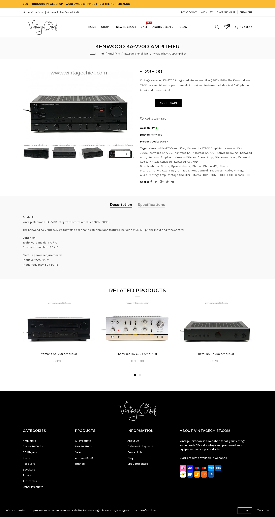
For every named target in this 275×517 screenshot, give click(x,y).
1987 (213, 175)
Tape (186, 170)
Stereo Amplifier (225, 157)
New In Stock (83, 446)
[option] (36, 151)
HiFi (249, 175)
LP (179, 170)
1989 (230, 175)
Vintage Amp (157, 175)
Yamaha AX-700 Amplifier (59, 354)
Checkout (246, 12)
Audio (228, 170)
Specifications (180, 166)
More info (263, 510)
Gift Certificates (137, 463)
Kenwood (156, 134)
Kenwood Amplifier (160, 157)
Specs (165, 166)
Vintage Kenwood (160, 161)
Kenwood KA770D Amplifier (204, 148)
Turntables (30, 481)
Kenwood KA (182, 153)
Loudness (216, 170)
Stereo (196, 175)
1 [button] (135, 375)
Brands (80, 463)
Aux (164, 170)
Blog (130, 458)
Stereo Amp (205, 157)
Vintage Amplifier (179, 175)
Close (245, 510)
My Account (189, 12)
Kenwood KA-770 (204, 153)
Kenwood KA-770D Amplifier (169, 53)
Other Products (33, 487)
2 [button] (140, 375)
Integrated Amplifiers (136, 53)
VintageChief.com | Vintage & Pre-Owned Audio (51, 12)
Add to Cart (168, 103)
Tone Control (199, 170)
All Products (83, 441)
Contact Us (134, 452)
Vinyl (172, 170)
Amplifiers (114, 53)
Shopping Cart (226, 12)
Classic (240, 175)
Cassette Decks (33, 446)
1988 (222, 175)
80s (205, 175)
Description (121, 204)
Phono (196, 166)
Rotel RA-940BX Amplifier (216, 354)
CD (148, 170)
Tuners (27, 475)
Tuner (156, 170)
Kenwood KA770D (160, 153)
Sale (78, 452)
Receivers (29, 463)
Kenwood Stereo (185, 157)
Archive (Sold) (84, 458)
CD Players (30, 452)
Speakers (29, 469)
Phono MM (210, 166)
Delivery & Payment (140, 446)
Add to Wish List (155, 118)
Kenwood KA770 (227, 153)
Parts (26, 458)
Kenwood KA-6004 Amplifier (137, 354)
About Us (133, 441)
